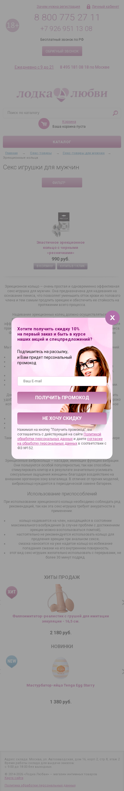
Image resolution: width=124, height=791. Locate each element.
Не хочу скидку (62, 418)
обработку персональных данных (49, 443)
